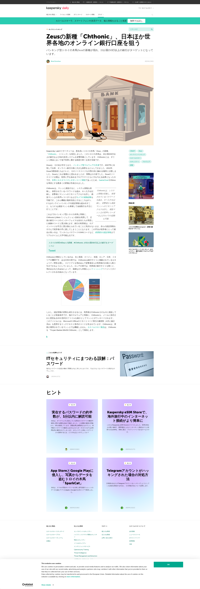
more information (73, 577)
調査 (131, 165)
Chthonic (52, 154)
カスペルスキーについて (137, 526)
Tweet (52, 250)
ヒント (73, 405)
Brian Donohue (56, 61)
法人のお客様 (78, 526)
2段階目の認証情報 (103, 232)
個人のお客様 (106, 531)
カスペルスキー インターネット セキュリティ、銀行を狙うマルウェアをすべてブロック (141, 251)
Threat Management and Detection (85, 556)
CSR (130, 544)
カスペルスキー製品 (96, 327)
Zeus (140, 151)
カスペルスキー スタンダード (55, 531)
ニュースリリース (134, 534)
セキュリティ (134, 162)
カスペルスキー (135, 158)
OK (168, 564)
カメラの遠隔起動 (83, 197)
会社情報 (132, 531)
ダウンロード (78, 14)
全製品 (48, 541)
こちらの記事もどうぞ (55, 352)
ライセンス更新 (65, 14)
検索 (152, 29)
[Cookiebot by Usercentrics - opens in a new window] (28, 584)
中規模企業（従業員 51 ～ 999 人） (119, 2)
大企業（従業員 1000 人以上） (143, 2)
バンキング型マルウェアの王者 (86, 165)
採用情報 (132, 541)
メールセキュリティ (80, 543)
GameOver (104, 180)
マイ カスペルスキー (145, 8)
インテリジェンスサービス (82, 546)
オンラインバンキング (55, 29)
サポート (105, 526)
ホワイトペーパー (134, 538)
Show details (46, 585)
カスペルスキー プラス (53, 534)
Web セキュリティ (79, 540)
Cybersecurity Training (81, 549)
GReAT (132, 151)
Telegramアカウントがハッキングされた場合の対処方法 (128, 475)
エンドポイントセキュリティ (83, 531)
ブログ (100, 14)
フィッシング (97, 269)
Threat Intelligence (80, 553)
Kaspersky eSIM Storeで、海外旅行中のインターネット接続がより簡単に (128, 416)
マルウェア (146, 162)
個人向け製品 (76, 2)
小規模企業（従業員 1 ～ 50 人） (95, 2)
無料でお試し (136, 21)
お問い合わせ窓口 (107, 538)
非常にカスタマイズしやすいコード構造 (69, 180)
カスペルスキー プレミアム (54, 538)
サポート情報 (90, 14)
